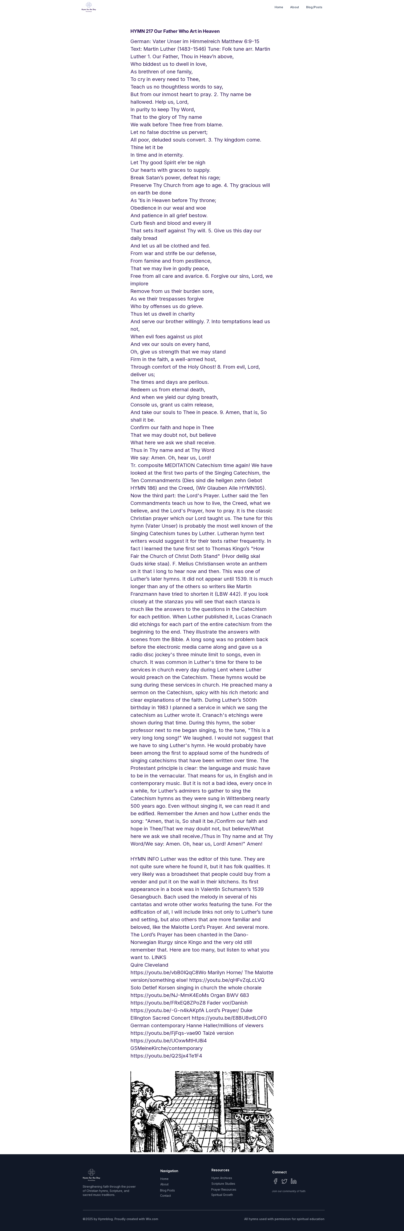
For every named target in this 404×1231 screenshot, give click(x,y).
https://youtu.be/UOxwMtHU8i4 (168, 1041)
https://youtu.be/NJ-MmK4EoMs (169, 995)
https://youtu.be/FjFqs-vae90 (165, 1033)
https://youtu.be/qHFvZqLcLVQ (226, 980)
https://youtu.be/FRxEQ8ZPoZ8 (168, 1003)
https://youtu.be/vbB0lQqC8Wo (168, 972)
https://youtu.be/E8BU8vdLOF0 (229, 1018)
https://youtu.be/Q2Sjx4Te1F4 (166, 1056)
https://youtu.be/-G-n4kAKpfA (167, 1010)
